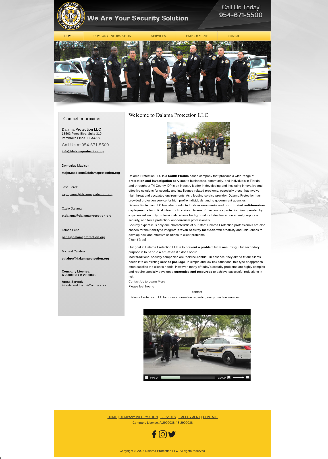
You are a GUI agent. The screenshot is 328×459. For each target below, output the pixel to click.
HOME (112, 417)
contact (197, 291)
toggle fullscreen (247, 377)
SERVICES (168, 417)
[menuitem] (68, 36)
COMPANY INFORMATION (139, 417)
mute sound (228, 377)
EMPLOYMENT (189, 417)
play (146, 377)
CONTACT (210, 417)
